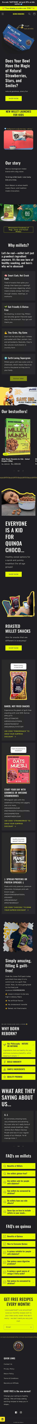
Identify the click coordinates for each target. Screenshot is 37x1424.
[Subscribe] (30, 1327)
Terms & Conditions (11, 1378)
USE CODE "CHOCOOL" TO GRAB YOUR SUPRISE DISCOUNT (17, 908)
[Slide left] (14, 471)
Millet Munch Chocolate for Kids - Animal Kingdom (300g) (16, 460)
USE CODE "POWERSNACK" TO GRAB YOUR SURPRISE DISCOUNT (16, 734)
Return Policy (9, 1374)
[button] (2, 14)
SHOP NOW (13, 98)
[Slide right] (23, 471)
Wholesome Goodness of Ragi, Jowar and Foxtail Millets (18, 230)
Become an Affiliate (11, 1383)
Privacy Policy (9, 1369)
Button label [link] (18, 378)
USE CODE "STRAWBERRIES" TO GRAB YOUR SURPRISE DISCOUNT (17, 823)
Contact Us (8, 1364)
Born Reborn (20, 1422)
